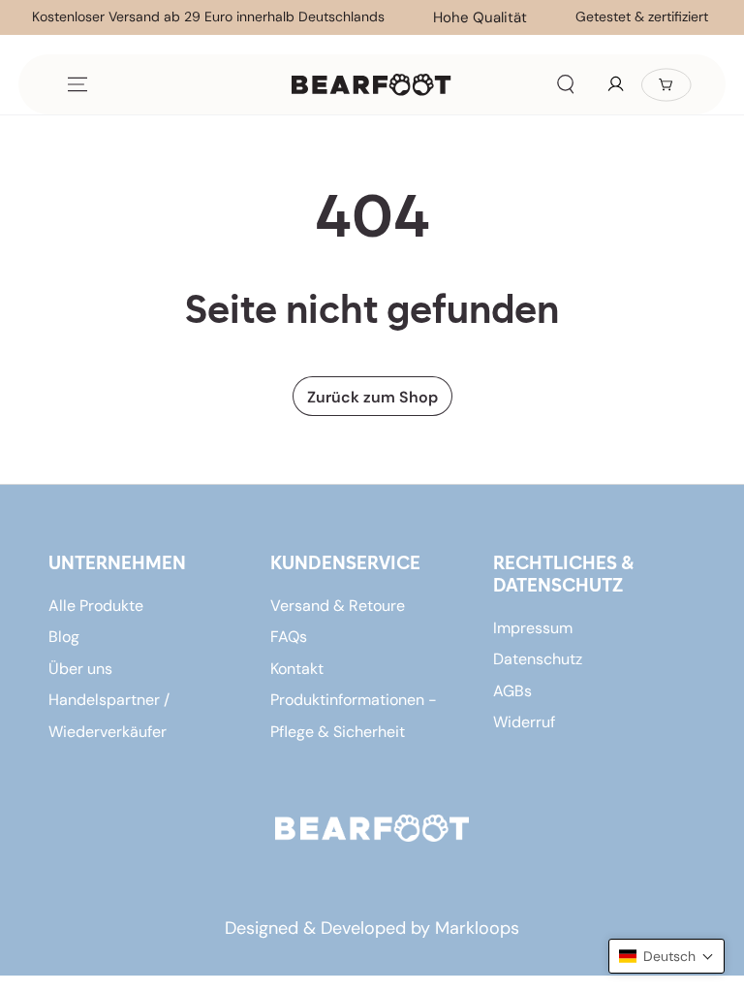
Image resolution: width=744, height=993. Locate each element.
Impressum (533, 628)
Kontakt (297, 668)
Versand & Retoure (337, 605)
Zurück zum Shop (372, 397)
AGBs (512, 691)
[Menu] (77, 84)
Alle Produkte (95, 605)
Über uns (80, 668)
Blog (63, 636)
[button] (566, 84)
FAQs (288, 636)
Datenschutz (537, 659)
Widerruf (524, 722)
